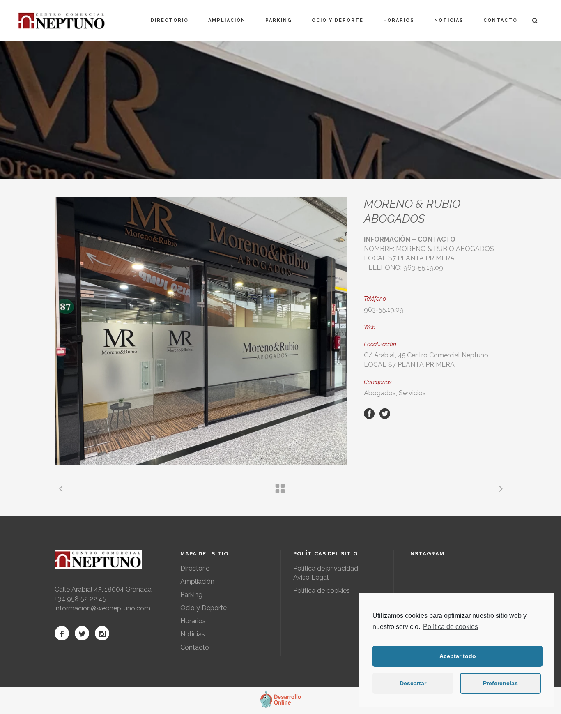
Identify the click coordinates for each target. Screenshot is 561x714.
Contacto (194, 647)
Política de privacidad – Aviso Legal (328, 572)
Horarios (193, 621)
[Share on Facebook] (369, 413)
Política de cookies (450, 626)
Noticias (192, 634)
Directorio (195, 568)
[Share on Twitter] (384, 413)
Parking (191, 595)
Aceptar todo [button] (457, 656)
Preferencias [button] (500, 683)
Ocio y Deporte (203, 608)
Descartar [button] (413, 683)
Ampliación (197, 581)
